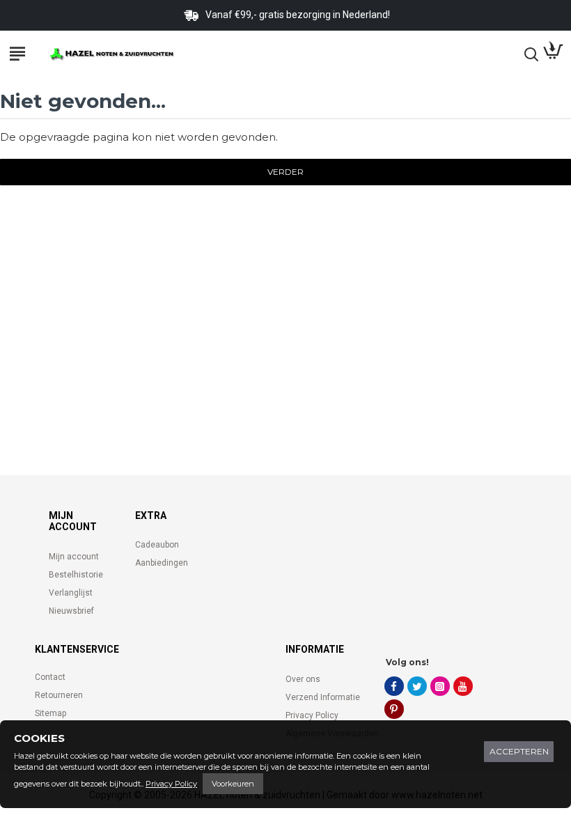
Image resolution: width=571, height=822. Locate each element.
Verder (285, 171)
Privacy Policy (171, 784)
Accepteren (519, 751)
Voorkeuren (233, 784)
